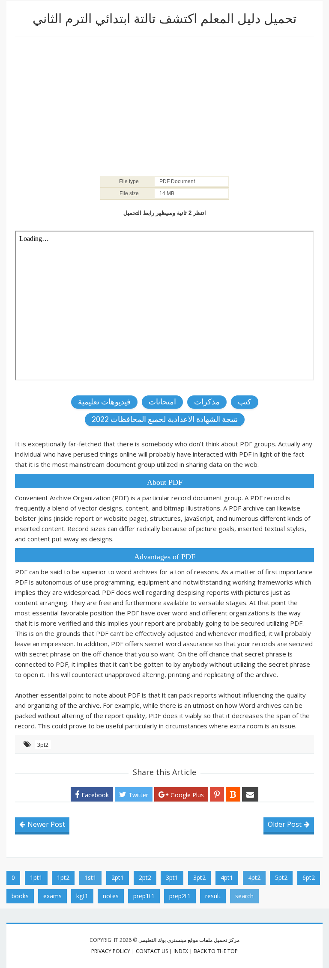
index (180, 951)
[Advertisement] (164, 106)
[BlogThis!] (233, 794)
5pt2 (281, 877)
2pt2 (145, 877)
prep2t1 (180, 896)
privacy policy (110, 951)
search (244, 896)
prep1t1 (144, 896)
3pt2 (42, 744)
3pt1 (172, 877)
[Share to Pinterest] (217, 794)
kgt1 (82, 896)
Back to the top (216, 951)
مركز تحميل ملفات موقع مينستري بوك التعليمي (188, 940)
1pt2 (63, 877)
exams (52, 896)
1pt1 (36, 877)
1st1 (90, 877)
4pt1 (227, 877)
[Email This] (250, 794)
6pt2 (308, 877)
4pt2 (254, 877)
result (213, 896)
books (20, 896)
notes (111, 896)
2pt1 (117, 877)
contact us (152, 951)
